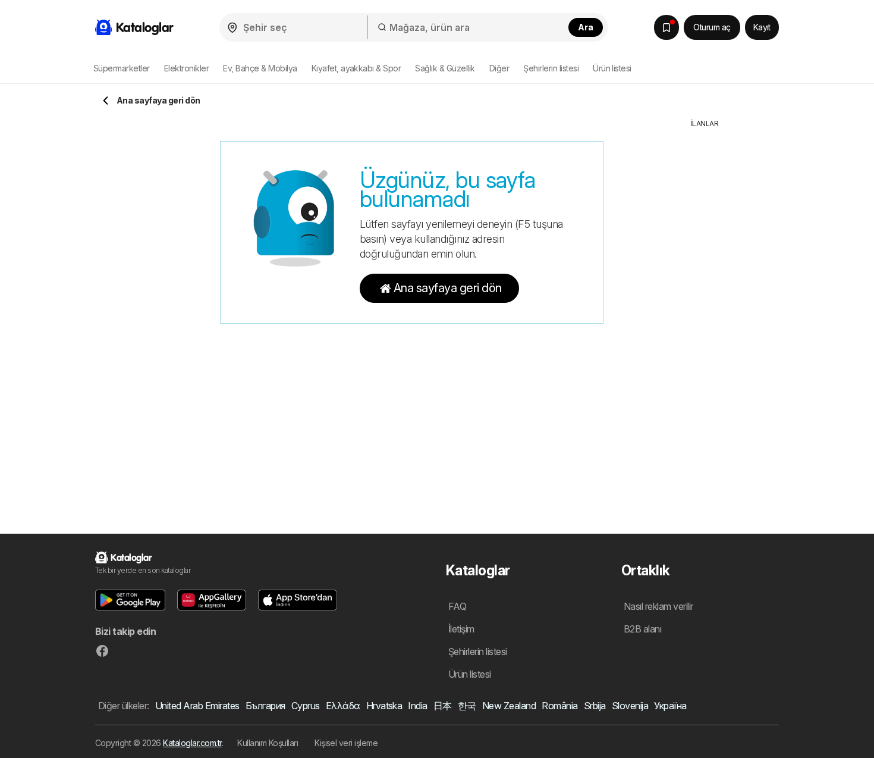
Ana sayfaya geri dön (448, 288)
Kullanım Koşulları (267, 743)
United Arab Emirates (197, 706)
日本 (442, 706)
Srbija (595, 706)
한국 (467, 706)
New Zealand (509, 706)
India (417, 706)
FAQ (457, 606)
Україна (670, 706)
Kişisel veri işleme (346, 743)
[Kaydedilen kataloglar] (666, 27)
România (559, 706)
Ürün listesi (612, 68)
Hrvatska (384, 706)
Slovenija (630, 706)
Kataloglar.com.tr (192, 743)
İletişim (461, 629)
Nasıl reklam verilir (658, 606)
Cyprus (305, 706)
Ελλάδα (343, 706)
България (265, 706)
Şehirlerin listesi (551, 68)
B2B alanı (642, 629)
